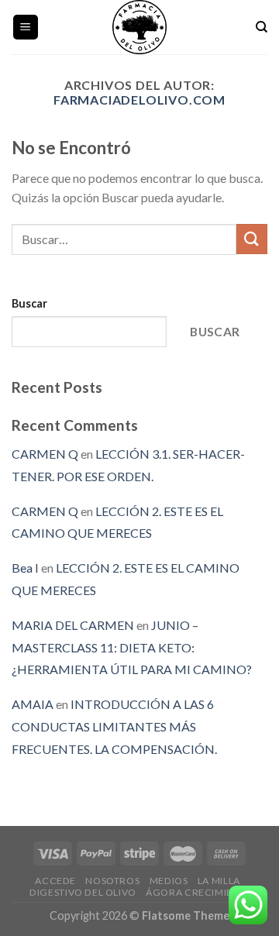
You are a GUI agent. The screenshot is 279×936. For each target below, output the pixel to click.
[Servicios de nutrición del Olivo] (139, 27)
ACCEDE (55, 880)
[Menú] (26, 27)
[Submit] (251, 239)
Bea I (25, 567)
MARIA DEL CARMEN (73, 625)
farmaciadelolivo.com (139, 99)
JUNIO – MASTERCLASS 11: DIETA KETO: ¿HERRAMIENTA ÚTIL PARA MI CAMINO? (132, 647)
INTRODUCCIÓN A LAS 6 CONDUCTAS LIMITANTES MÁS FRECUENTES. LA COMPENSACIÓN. (114, 726)
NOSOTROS (112, 880)
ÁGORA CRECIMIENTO (199, 892)
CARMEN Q (45, 453)
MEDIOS (169, 880)
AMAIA (32, 704)
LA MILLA (219, 880)
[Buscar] (261, 27)
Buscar (29, 303)
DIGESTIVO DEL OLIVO (82, 892)
